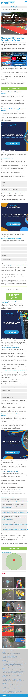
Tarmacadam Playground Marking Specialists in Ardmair (13, 687)
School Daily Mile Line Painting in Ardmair (12, 682)
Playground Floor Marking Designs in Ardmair (12, 688)
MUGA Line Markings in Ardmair (10, 657)
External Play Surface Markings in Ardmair (12, 684)
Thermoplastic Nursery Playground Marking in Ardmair (14, 663)
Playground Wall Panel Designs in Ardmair (12, 675)
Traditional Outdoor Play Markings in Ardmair (12, 672)
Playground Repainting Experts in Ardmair (12, 692)
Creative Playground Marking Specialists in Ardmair (14, 671)
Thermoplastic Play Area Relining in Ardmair (12, 691)
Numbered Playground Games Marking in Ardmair (13, 673)
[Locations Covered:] (1, 2)
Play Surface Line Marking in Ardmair (10, 650)
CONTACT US (14, 548)
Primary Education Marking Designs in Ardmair (13, 661)
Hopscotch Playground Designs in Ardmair (12, 669)
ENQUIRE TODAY (14, 88)
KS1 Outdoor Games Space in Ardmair (11, 677)
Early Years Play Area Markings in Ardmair (12, 665)
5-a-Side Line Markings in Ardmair (10, 656)
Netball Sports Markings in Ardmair (10, 654)
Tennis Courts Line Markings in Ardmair (11, 653)
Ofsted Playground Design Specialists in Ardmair (13, 680)
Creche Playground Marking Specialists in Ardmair (13, 667)
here (20, 489)
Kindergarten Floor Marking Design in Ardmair (13, 664)
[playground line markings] (9, 2)
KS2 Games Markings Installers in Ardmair (12, 679)
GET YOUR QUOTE (14, 296)
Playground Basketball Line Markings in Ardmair (13, 659)
